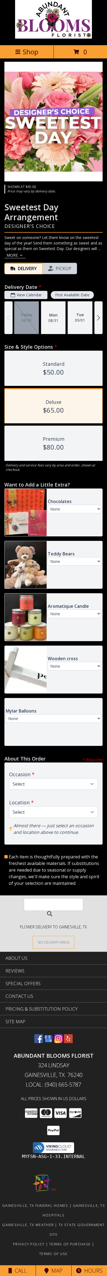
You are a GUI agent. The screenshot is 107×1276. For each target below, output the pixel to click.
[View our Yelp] (68, 1041)
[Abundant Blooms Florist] (53, 37)
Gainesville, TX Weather (28, 1224)
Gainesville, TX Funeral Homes (35, 1205)
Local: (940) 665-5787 (53, 1084)
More (12, 255)
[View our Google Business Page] (48, 1041)
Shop (30, 51)
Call (19, 1270)
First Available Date (72, 294)
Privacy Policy (28, 1244)
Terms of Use (53, 1253)
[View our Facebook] (38, 1041)
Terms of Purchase (70, 1244)
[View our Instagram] (58, 1041)
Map (56, 1270)
